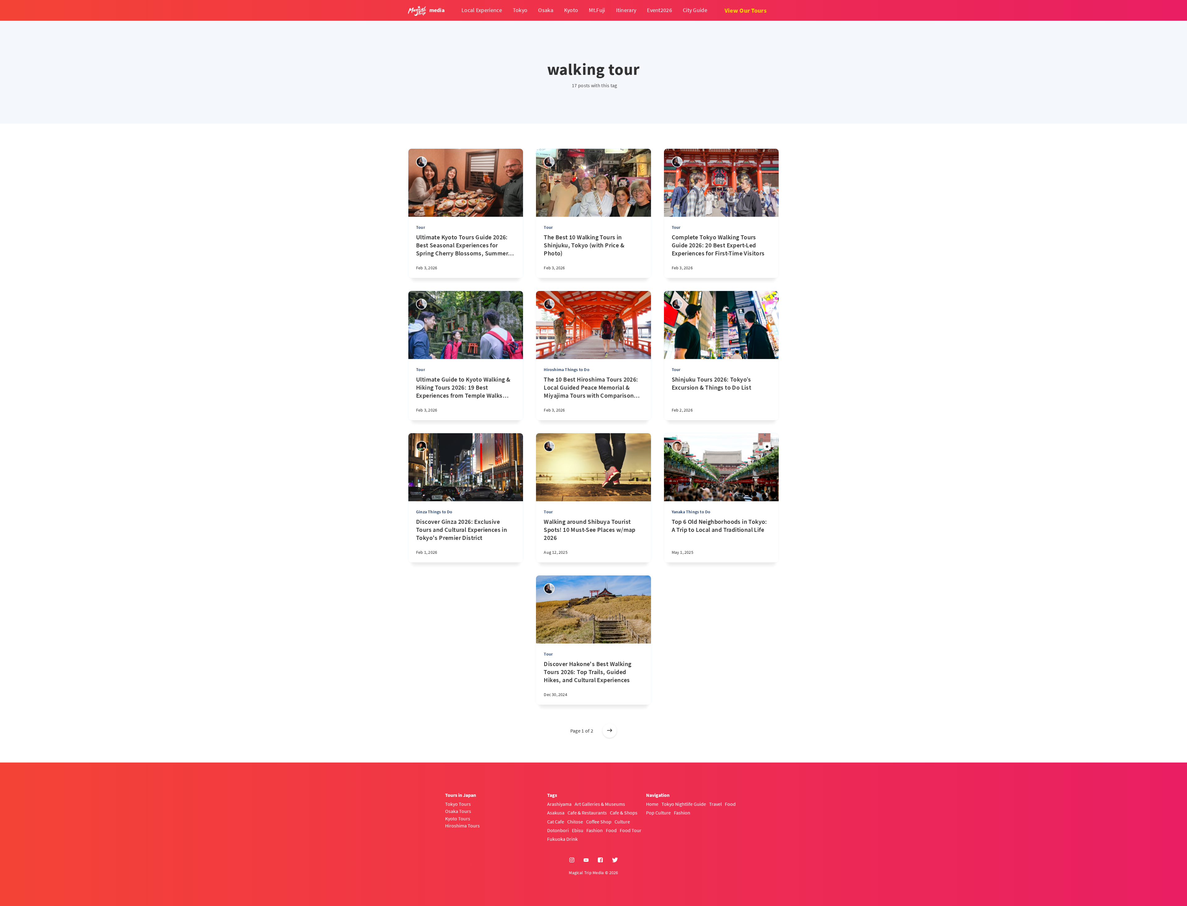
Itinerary (626, 10)
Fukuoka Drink (562, 839)
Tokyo (520, 10)
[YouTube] (586, 860)
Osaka (545, 10)
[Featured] (767, 446)
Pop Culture (658, 812)
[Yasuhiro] (421, 446)
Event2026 (659, 10)
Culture (622, 821)
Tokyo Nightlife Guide (684, 804)
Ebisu (577, 830)
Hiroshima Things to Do (566, 369)
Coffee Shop (598, 821)
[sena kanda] (421, 161)
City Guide (695, 10)
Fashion (594, 830)
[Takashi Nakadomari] (677, 446)
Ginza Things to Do (434, 512)
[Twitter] (615, 860)
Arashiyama (559, 804)
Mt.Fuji (597, 10)
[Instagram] (571, 860)
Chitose (575, 821)
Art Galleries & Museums (600, 804)
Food (611, 830)
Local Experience (482, 10)
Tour (420, 227)
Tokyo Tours (458, 804)
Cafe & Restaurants (587, 812)
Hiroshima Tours (462, 825)
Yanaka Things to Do (691, 512)
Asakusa (555, 812)
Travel (715, 804)
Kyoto (571, 10)
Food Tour (630, 830)
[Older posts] (609, 731)
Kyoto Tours (457, 818)
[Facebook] (600, 860)
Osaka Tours (458, 811)
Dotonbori (558, 830)
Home (652, 804)
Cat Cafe (555, 821)
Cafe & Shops (623, 812)
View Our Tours (746, 10)
